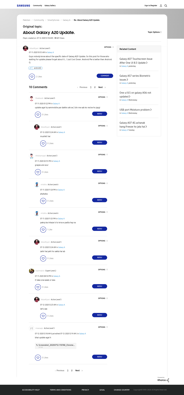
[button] (109, 47)
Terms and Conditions (60, 390)
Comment (105, 76)
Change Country (122, 390)
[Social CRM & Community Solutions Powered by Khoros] (163, 379)
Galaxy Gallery (50, 6)
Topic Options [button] (154, 32)
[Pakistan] (23, 5)
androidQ (37, 68)
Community (37, 6)
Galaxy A (50, 52)
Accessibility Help (31, 390)
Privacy (85, 390)
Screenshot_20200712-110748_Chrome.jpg (58, 345)
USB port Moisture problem (135, 109)
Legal (102, 390)
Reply (99, 114)
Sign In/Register (151, 6)
